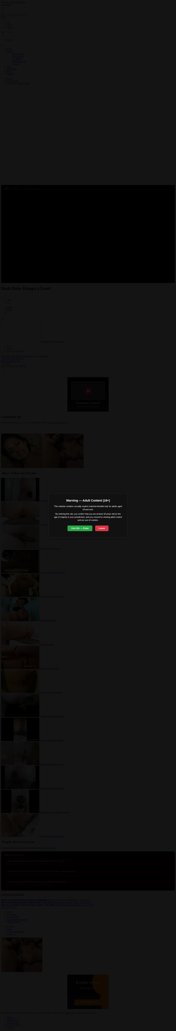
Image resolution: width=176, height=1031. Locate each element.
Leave (102, 528)
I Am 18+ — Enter (80, 528)
